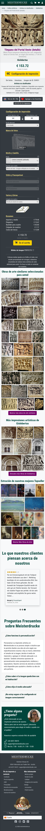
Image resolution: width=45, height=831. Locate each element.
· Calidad (26, 779)
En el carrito (23, 242)
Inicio (3, 8)
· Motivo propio (28, 774)
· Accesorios (27, 787)
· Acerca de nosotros (9, 793)
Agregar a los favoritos (32, 99)
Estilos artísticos (12, 8)
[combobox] (22, 125)
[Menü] (2, 3)
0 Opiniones (27, 103)
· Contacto (6, 777)
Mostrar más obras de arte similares (22, 413)
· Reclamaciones (8, 790)
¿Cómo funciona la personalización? (20, 635)
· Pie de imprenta (8, 779)
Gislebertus (39, 8)
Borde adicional (10, 122)
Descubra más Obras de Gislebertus (22, 474)
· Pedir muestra (28, 790)
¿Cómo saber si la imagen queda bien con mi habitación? (22, 678)
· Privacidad (6, 785)
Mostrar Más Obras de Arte (22, 542)
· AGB (5, 782)
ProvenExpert (18, 600)
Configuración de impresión (24, 73)
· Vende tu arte (28, 777)
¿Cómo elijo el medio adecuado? (18, 687)
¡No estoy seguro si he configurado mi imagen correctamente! (20, 696)
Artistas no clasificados (26, 8)
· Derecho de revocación (10, 787)
